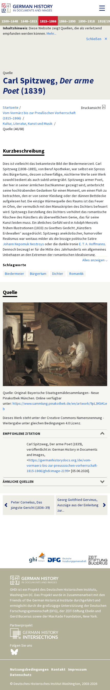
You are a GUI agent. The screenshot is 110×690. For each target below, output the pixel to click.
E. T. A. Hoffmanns (92, 244)
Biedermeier (14, 273)
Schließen (96, 38)
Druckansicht (91, 107)
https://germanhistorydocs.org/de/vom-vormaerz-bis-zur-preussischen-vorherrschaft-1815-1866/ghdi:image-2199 (62, 465)
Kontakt (58, 669)
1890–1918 (86, 21)
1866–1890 (67, 21)
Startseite (10, 107)
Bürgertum (38, 273)
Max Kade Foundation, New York (73, 616)
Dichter (57, 273)
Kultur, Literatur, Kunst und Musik (27, 123)
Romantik (76, 273)
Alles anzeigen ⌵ (94, 260)
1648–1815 (29, 21)
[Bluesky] (14, 651)
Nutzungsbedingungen (29, 669)
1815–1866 (48, 21)
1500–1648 (10, 21)
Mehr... (51, 33)
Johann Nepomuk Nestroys (23, 244)
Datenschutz (20, 674)
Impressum (77, 669)
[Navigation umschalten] (103, 8)
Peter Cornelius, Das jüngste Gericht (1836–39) (30, 505)
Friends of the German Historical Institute (41, 600)
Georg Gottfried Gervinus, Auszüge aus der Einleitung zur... (77, 505)
